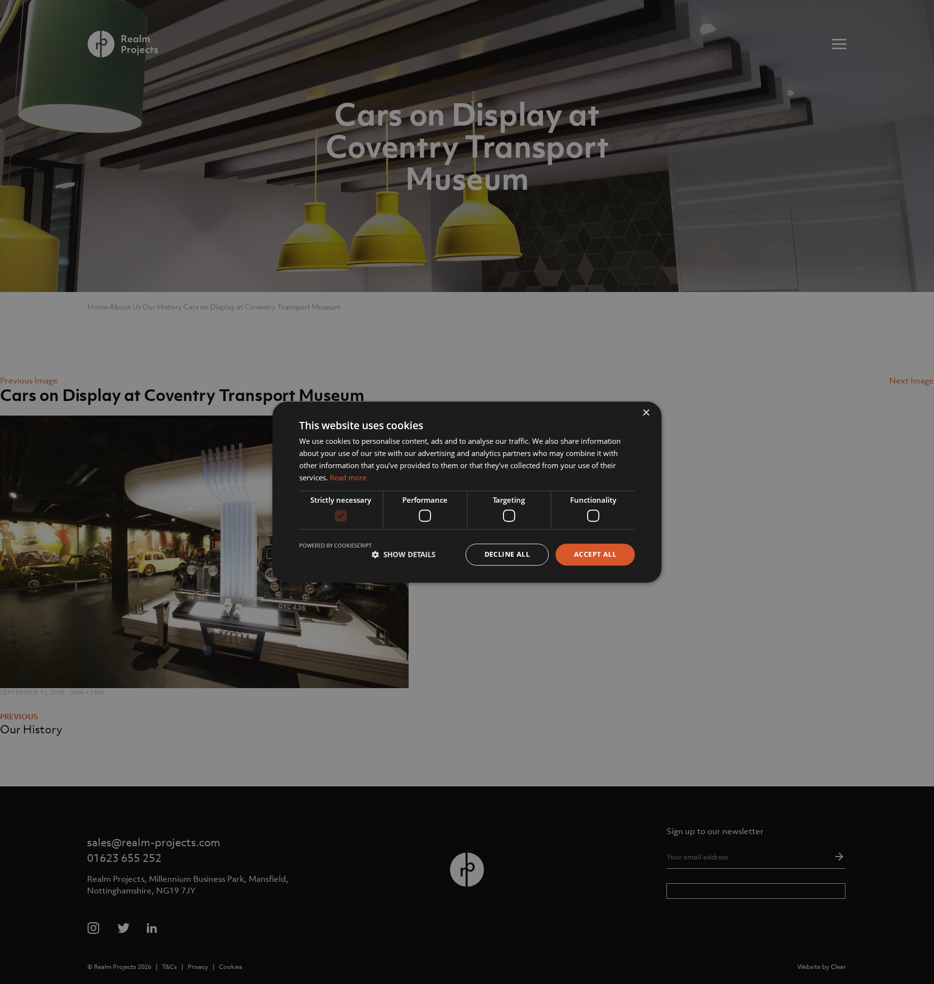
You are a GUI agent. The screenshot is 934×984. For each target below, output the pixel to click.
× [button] (645, 413)
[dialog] (467, 492)
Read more (348, 477)
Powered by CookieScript (335, 545)
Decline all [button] (507, 554)
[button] (403, 554)
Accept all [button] (595, 554)
